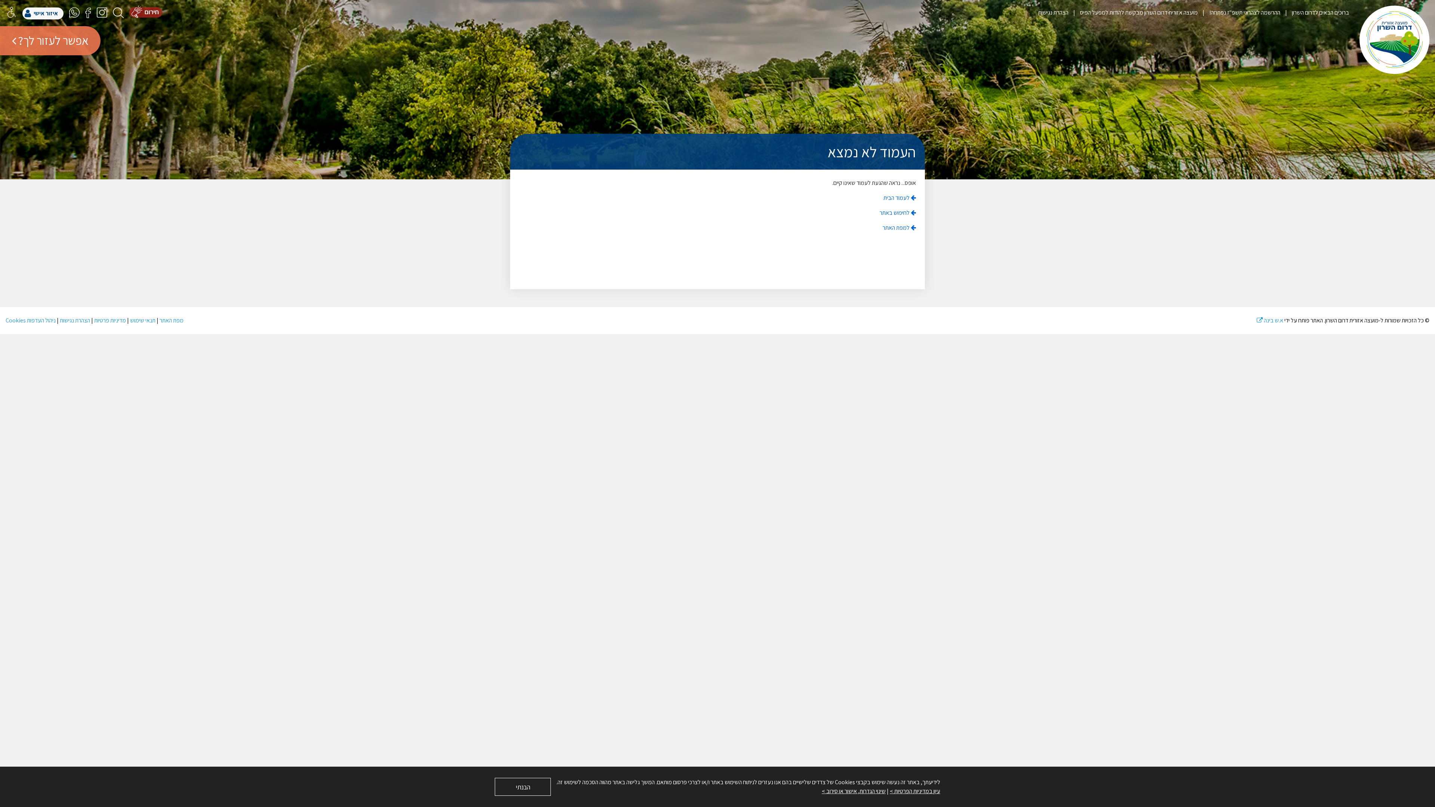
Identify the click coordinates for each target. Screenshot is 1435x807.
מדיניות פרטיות (110, 320)
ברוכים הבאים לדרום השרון (1320, 12)
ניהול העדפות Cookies (31, 320)
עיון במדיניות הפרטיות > (915, 791)
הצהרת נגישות (1053, 12)
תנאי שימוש (142, 320)
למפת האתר (897, 228)
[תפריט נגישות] (11, 12)
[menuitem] (1314, 12)
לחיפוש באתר (895, 213)
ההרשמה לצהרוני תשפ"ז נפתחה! (1244, 12)
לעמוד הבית (897, 198)
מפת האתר (171, 320)
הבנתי (523, 787)
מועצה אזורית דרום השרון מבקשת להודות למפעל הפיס (1138, 12)
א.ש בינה (1270, 320)
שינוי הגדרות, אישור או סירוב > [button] (854, 791)
